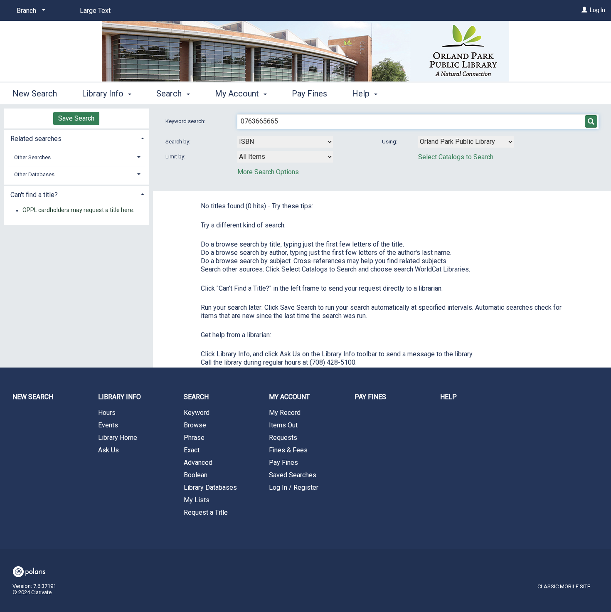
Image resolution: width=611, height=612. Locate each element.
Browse (195, 425)
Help (448, 397)
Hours (107, 413)
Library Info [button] (104, 94)
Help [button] (362, 94)
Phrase (194, 438)
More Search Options (268, 172)
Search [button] (170, 94)
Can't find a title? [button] (34, 195)
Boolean (195, 475)
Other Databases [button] (34, 174)
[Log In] (584, 10)
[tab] (76, 137)
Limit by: (176, 156)
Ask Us (108, 450)
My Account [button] (238, 94)
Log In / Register (293, 487)
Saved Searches (292, 475)
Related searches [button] (36, 139)
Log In (597, 10)
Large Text (95, 11)
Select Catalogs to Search (455, 157)
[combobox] (285, 142)
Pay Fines (309, 94)
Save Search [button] (76, 118)
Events (108, 425)
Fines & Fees (288, 450)
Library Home (117, 438)
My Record (285, 413)
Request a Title (206, 512)
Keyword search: (186, 121)
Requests (283, 438)
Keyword (196, 413)
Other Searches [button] (32, 157)
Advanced (198, 462)
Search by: (178, 141)
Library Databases (210, 487)
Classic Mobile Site (563, 586)
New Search (34, 94)
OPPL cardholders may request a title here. (78, 210)
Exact (192, 450)
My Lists (196, 500)
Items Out (283, 425)
